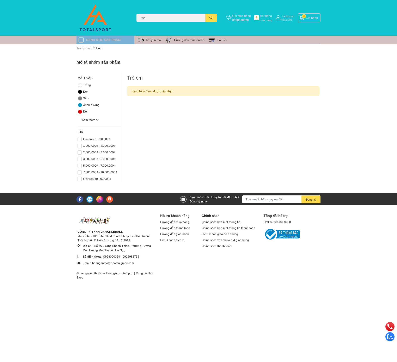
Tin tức (221, 40)
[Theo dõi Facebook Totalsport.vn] (80, 199)
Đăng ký (311, 199)
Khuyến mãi (153, 40)
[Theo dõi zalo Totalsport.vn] (89, 199)
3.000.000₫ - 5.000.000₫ (99, 159)
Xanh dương (91, 105)
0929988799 (131, 256)
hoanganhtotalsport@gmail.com (113, 263)
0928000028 (240, 20)
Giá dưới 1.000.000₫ (96, 139)
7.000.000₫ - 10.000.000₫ (100, 172)
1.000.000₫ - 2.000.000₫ (99, 145)
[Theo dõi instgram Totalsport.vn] (99, 199)
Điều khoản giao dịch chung (220, 234)
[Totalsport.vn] (102, 18)
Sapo (80, 277)
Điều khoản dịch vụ (172, 240)
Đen (85, 91)
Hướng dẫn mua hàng (174, 222)
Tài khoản (287, 16)
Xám (86, 98)
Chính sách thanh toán (216, 246)
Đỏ (85, 111)
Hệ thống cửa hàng (266, 18)
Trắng (87, 85)
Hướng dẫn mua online (189, 40)
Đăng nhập (286, 19)
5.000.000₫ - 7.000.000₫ (99, 165)
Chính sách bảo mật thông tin (221, 222)
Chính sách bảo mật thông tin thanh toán (228, 228)
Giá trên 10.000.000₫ (97, 178)
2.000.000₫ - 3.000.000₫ (99, 152)
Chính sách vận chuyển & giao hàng (225, 240)
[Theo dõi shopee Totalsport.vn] (109, 199)
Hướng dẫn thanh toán (175, 228)
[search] (211, 18)
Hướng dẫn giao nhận (174, 234)
